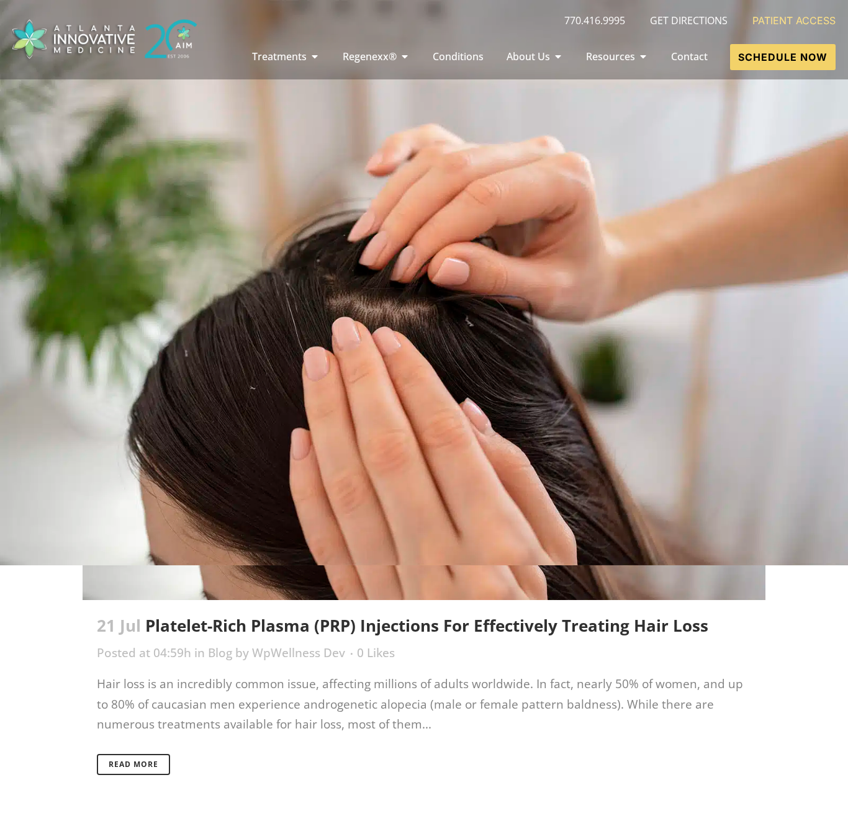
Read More (133, 764)
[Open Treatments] (315, 56)
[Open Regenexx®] (405, 56)
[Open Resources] (643, 56)
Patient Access (794, 20)
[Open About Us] (558, 56)
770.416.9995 (594, 20)
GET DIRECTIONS (689, 20)
